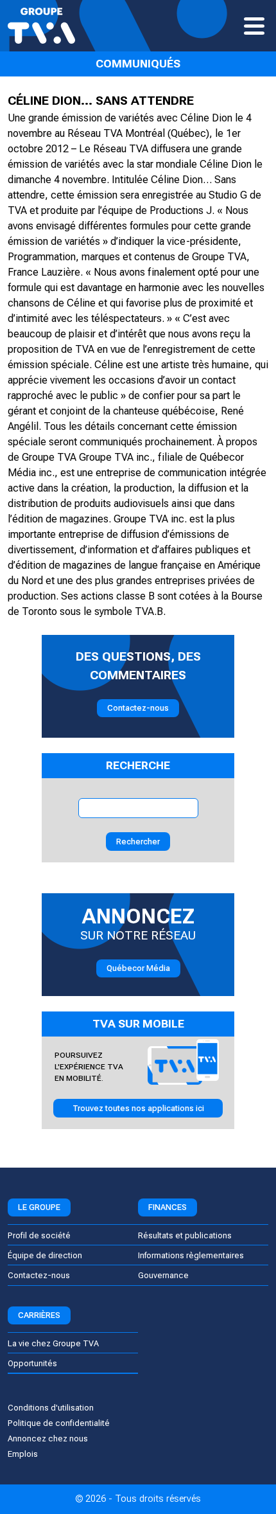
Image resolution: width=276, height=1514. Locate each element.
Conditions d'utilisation (51, 1407)
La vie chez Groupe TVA (53, 1343)
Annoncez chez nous (48, 1438)
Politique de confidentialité (59, 1423)
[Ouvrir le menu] (254, 26)
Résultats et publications (185, 1235)
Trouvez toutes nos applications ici (138, 1108)
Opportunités (32, 1363)
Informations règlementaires (191, 1255)
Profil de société (39, 1235)
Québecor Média (138, 968)
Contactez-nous (138, 708)
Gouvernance (163, 1275)
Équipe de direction (45, 1255)
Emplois (23, 1454)
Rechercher (138, 841)
